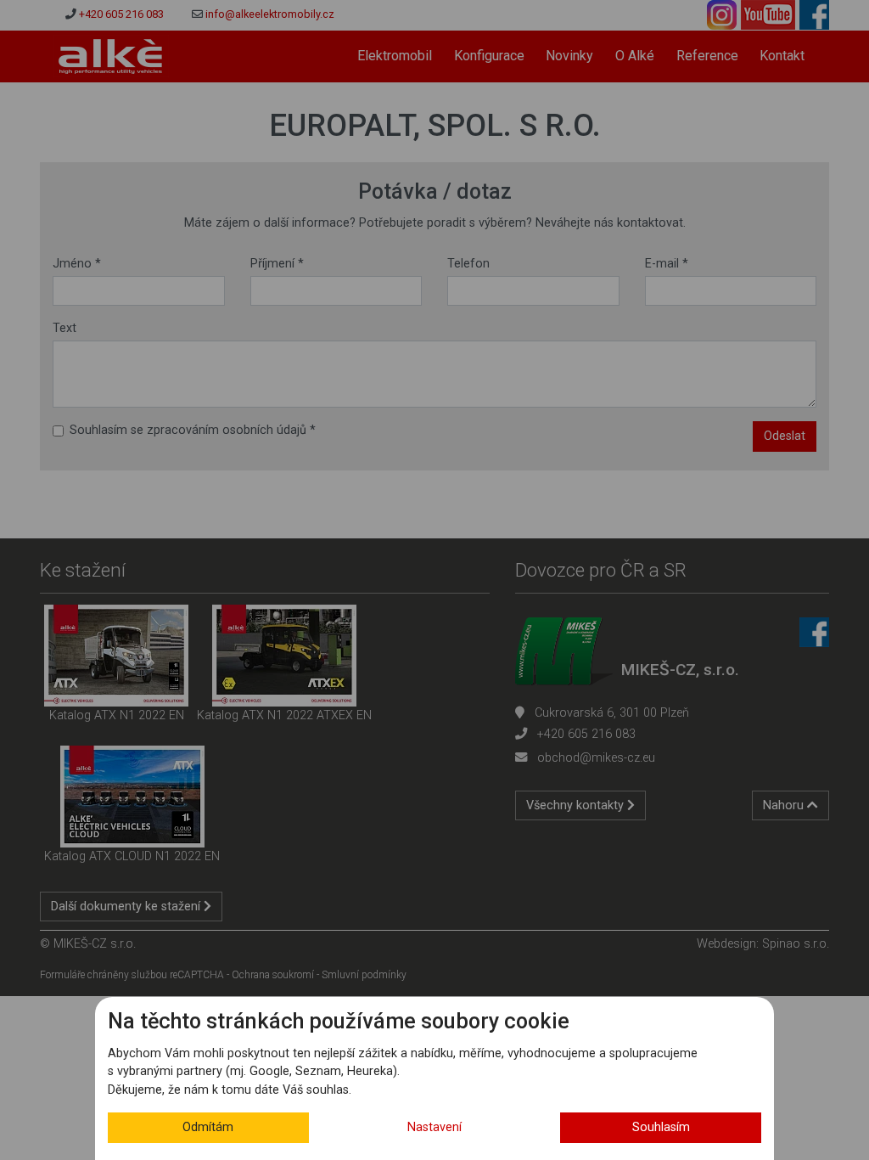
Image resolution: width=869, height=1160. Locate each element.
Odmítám (207, 1127)
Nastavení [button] (434, 1127)
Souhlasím (661, 1127)
